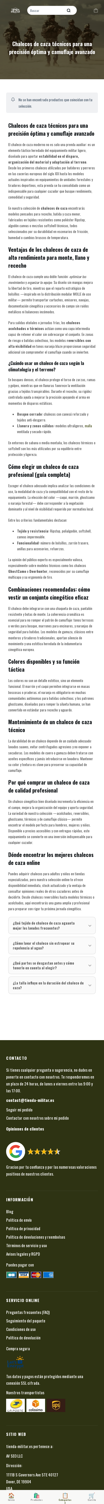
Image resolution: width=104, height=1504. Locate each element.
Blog (9, 1211)
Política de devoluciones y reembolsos (35, 1237)
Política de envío (19, 1220)
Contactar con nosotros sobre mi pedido (37, 1118)
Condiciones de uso (21, 1329)
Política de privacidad (23, 1228)
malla (88, 425)
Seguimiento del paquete (25, 1320)
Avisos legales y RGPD (23, 1254)
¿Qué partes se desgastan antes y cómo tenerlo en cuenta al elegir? (43, 965)
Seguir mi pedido (19, 1109)
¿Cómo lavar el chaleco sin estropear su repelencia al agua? (43, 945)
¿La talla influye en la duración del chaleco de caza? (48, 985)
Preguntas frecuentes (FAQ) (28, 1312)
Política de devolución (23, 1337)
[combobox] (45, 10)
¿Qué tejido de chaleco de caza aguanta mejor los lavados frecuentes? (44, 925)
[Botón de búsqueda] (68, 10)
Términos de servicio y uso (26, 1245)
